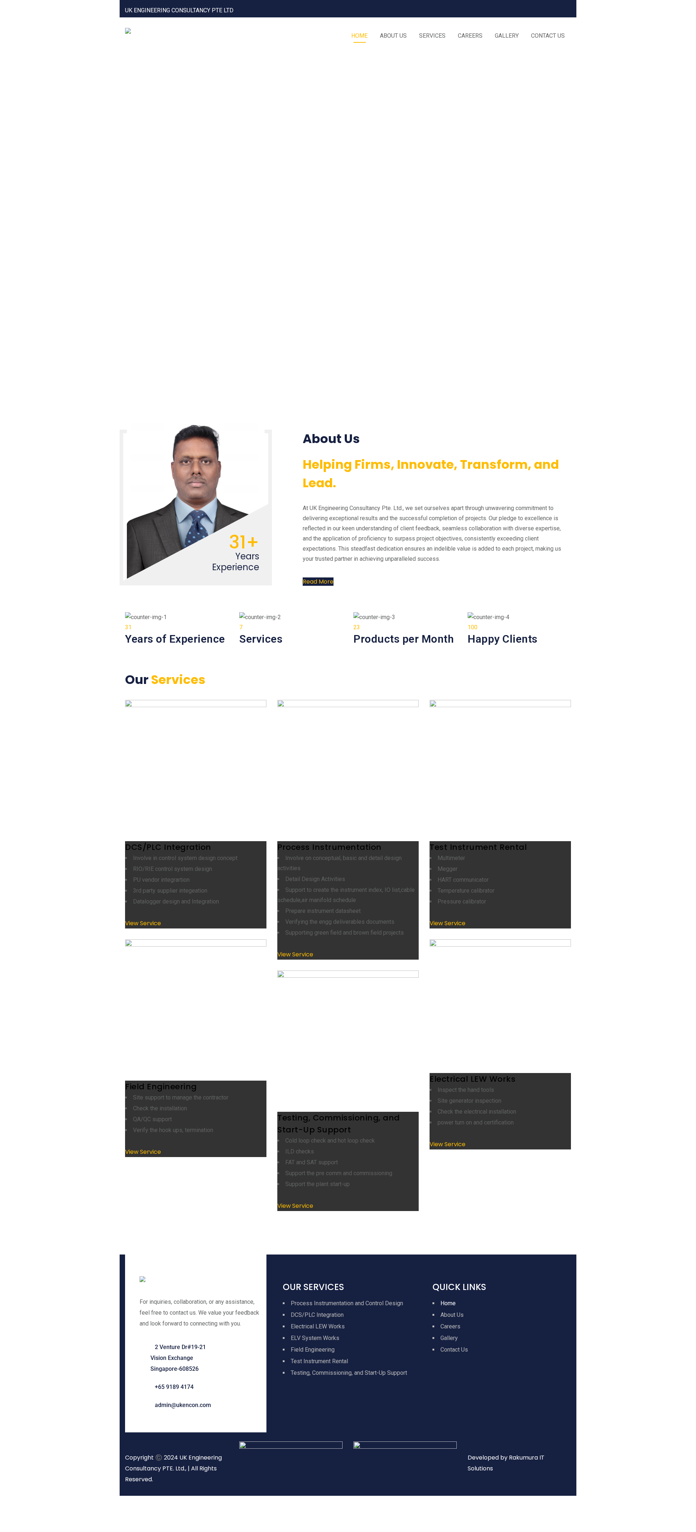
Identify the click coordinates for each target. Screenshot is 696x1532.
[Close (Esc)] (63, 1505)
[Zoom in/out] (9, 1505)
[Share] (45, 1505)
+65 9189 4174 (174, 1386)
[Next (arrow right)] (27, 1523)
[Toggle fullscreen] (27, 1505)
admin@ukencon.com (183, 1405)
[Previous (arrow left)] (9, 1523)
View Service (143, 923)
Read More (318, 581)
